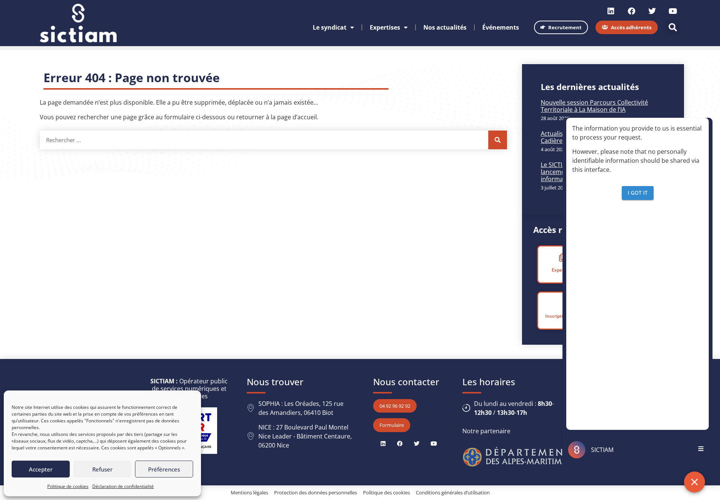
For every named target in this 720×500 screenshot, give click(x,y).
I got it (638, 192)
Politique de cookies (67, 486)
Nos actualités (444, 27)
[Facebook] (631, 11)
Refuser (102, 469)
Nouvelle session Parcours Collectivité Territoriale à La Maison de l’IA (594, 106)
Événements (500, 27)
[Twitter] (652, 11)
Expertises (385, 27)
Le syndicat (329, 27)
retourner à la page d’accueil (276, 117)
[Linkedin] (610, 11)
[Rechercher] (497, 140)
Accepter (40, 469)
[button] (672, 27)
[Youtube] (672, 11)
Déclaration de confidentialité (123, 486)
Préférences (164, 469)
